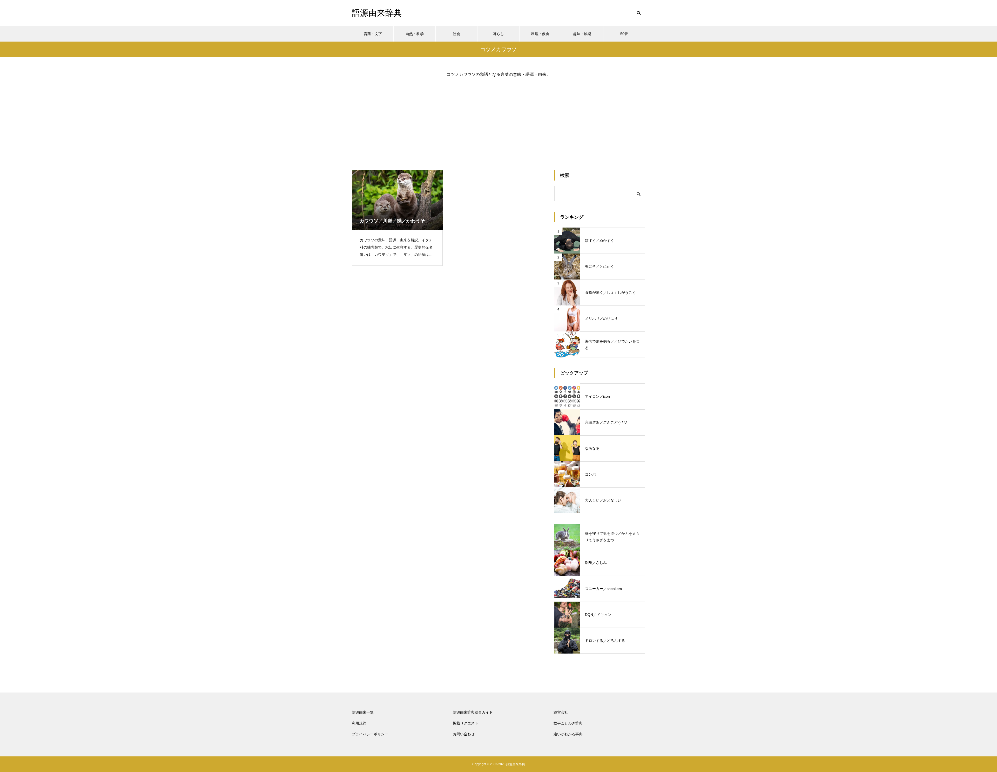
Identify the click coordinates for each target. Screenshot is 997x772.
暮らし (498, 34)
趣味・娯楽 (582, 34)
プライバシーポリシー (370, 734)
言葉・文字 (373, 34)
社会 (456, 34)
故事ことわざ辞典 (568, 723)
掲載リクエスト (465, 723)
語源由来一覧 (363, 712)
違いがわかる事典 (568, 734)
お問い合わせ (464, 734)
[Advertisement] (498, 119)
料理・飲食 (540, 34)
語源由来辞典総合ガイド (473, 712)
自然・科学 (415, 34)
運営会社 (561, 712)
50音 (624, 34)
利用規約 (359, 723)
